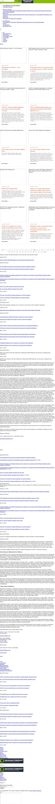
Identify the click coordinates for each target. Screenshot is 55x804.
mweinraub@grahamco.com (6, 438)
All (3, 32)
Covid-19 (5, 40)
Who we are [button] (5, 17)
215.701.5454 (3, 652)
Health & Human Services (29, 10)
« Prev (2, 249)
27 (25, 251)
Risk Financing (46, 14)
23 (14, 251)
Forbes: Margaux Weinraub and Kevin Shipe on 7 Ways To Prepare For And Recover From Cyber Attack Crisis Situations (24, 491)
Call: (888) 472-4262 (7, 7)
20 (53, 249)
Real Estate (37, 10)
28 (28, 251)
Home (1, 747)
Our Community (17, 18)
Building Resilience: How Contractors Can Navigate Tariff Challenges (16, 345)
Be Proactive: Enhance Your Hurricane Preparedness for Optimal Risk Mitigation (18, 328)
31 (36, 251)
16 (42, 249)
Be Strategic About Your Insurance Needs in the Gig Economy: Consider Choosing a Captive (41, 69)
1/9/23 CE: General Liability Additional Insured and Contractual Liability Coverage (13, 109)
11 (28, 249)
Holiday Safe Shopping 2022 (9, 188)
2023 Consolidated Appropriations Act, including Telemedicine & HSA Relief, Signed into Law (41, 109)
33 (41, 251)
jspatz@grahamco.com (5, 635)
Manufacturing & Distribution (15, 10)
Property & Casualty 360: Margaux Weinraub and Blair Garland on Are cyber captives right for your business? (41, 190)
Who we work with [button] (7, 9)
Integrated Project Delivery (6, 670)
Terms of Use (3, 756)
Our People (11, 18)
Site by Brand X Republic (35, 790)
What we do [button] (5, 13)
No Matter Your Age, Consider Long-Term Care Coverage (13, 696)
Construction (6, 10)
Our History (5, 18)
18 (47, 249)
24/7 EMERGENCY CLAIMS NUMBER (11, 5)
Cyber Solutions (39, 14)
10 (26, 249)
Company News (3, 751)
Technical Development (21, 22)
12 (31, 249)
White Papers (6, 35)
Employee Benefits (16, 14)
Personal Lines (32, 14)
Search (1, 44)
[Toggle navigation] (0, 3)
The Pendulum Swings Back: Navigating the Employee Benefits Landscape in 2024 (19, 500)
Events (4, 38)
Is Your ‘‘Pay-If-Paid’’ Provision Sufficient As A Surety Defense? (14, 297)
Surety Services (24, 14)
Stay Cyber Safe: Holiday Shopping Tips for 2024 (11, 289)
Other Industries (10, 12)
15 (39, 249)
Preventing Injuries (4, 666)
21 (8, 251)
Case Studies (6, 37)
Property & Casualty (7, 14)
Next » (45, 251)
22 (11, 251)
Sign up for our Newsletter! (6, 785)
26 (22, 251)
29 (30, 251)
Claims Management (39, 22)
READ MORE (5, 82)
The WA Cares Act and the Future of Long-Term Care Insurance (14, 688)
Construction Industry (5, 669)
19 (50, 249)
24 (17, 251)
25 (19, 251)
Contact (2, 748)
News (1, 752)
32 (38, 251)
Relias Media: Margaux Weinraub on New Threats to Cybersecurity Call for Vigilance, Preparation (20, 310)
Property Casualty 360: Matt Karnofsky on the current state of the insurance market (17, 260)
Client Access (21, 1)
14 (36, 249)
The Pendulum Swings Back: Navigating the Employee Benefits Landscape (17, 269)
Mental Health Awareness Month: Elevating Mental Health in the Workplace (17, 336)
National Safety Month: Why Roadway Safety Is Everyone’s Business (16, 319)
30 (33, 251)
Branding (2, 753)
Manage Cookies (4, 757)
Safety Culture (3, 668)
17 (45, 249)
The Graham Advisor (7, 36)
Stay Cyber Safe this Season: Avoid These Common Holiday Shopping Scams (17, 679)
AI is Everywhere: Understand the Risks (9, 705)
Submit (2, 788)
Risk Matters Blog (7, 33)
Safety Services (30, 22)
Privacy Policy (3, 755)
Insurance (2, 664)
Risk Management (4, 665)
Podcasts (5, 41)
